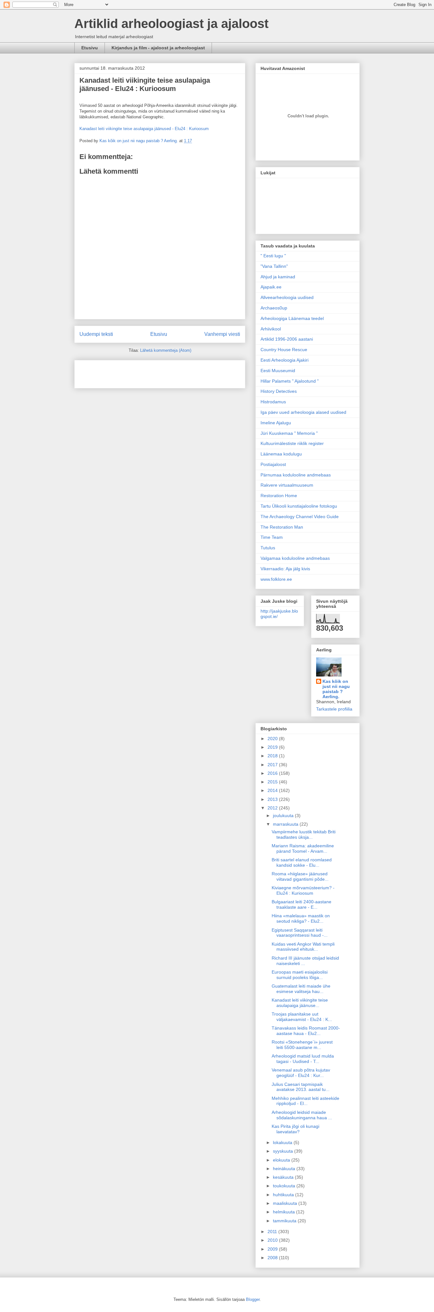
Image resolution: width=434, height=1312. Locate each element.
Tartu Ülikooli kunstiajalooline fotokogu (299, 506)
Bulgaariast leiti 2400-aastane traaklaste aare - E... (301, 904)
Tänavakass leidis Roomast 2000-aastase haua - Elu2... (306, 1030)
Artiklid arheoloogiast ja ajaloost (171, 24)
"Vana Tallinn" (274, 266)
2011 (273, 1231)
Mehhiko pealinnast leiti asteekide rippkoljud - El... (305, 1101)
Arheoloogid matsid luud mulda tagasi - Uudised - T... (303, 1058)
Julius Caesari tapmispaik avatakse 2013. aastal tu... (300, 1087)
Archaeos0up (274, 307)
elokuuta (282, 1160)
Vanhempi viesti (222, 334)
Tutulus (268, 547)
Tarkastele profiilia (334, 709)
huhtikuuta (284, 1194)
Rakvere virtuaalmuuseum (287, 485)
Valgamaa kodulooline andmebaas (295, 558)
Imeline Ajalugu (276, 422)
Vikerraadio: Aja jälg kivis (285, 568)
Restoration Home (279, 495)
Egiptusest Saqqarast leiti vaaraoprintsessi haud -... (300, 932)
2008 (273, 1257)
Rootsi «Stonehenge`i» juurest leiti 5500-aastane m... (302, 1044)
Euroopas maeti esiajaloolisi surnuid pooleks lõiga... (300, 974)
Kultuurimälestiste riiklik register (292, 443)
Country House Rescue (284, 349)
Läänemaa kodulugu (281, 453)
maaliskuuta (285, 1203)
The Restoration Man (282, 527)
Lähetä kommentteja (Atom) (165, 350)
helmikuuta (284, 1211)
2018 (273, 755)
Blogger (253, 1299)
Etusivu (89, 47)
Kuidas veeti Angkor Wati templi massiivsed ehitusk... (303, 946)
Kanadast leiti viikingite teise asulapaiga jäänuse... (300, 1002)
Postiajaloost (273, 464)
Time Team (272, 537)
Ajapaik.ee (271, 286)
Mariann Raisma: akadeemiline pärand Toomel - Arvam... (303, 848)
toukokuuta (284, 1185)
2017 (273, 764)
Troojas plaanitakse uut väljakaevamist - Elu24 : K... (302, 1016)
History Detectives (279, 391)
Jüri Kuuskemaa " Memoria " (289, 433)
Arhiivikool (271, 328)
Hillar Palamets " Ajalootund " (290, 381)
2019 (273, 747)
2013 (273, 799)
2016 (273, 773)
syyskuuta (283, 1151)
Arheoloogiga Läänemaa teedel (292, 318)
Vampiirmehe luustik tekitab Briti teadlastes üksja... (304, 834)
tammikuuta (285, 1220)
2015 (273, 781)
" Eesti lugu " (273, 255)
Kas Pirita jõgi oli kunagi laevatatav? (295, 1129)
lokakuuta (283, 1142)
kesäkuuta (284, 1177)
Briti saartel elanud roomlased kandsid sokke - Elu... (302, 862)
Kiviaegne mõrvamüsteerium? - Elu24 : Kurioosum (303, 890)
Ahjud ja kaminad (278, 276)
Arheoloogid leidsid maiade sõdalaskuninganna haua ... (302, 1115)
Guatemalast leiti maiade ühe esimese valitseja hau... (301, 988)
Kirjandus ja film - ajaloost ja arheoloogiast (158, 47)
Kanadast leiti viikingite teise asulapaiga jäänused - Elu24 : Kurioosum (144, 84)
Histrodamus (273, 401)
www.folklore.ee (276, 579)
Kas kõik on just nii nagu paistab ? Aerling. (139, 140)
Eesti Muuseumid (278, 370)
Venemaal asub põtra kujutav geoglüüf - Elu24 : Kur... (301, 1072)
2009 (273, 1249)
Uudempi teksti (96, 334)
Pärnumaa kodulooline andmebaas (296, 474)
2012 (273, 807)
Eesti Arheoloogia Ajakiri (285, 360)
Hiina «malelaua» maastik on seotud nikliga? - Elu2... (301, 918)
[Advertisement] (116, 372)
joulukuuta (284, 815)
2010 (273, 1240)
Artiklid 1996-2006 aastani (287, 339)
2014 (273, 790)
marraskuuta (286, 824)
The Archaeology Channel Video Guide (300, 516)
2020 (273, 738)
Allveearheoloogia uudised (287, 297)
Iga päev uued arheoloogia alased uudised (303, 412)
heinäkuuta (284, 1168)
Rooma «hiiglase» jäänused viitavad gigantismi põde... (300, 876)
